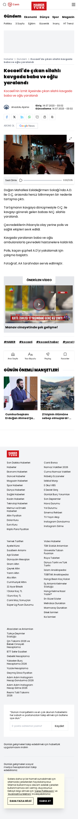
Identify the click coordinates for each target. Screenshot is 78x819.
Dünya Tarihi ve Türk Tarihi (55, 564)
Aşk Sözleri (13, 554)
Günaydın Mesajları (18, 559)
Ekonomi (30, 17)
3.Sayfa (20, 23)
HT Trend (68, 23)
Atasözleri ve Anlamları (20, 629)
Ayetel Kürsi (13, 545)
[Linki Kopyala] (52, 117)
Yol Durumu (50, 508)
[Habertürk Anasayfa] (39, 5)
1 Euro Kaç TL (14, 595)
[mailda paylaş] (37, 117)
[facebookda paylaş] (7, 117)
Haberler (8, 59)
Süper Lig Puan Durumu (20, 604)
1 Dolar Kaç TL (14, 591)
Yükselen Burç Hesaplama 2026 (17, 662)
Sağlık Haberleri (16, 494)
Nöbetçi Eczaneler (54, 476)
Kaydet (59, 726)
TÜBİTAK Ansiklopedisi (56, 574)
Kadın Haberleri (15, 499)
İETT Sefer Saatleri (17, 651)
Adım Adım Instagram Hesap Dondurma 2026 (20, 679)
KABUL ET (45, 801)
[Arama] (4, 4)
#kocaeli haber (47, 342)
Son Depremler (52, 499)
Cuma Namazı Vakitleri (57, 471)
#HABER (9, 342)
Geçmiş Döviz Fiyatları (19, 672)
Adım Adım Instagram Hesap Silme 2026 (20, 686)
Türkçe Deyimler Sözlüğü (16, 635)
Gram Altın (13, 564)
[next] (72, 399)
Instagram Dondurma (57, 521)
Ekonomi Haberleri (17, 471)
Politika (8, 23)
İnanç (56, 23)
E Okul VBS (50, 485)
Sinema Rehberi (53, 512)
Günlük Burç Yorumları (57, 494)
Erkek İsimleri (51, 612)
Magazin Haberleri (17, 480)
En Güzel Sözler (52, 598)
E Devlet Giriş (51, 489)
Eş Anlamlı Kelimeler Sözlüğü (55, 585)
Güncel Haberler (16, 476)
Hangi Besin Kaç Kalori (57, 579)
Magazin (68, 17)
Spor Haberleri (15, 485)
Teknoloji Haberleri (17, 503)
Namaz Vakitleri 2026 (56, 467)
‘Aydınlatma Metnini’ (19, 794)
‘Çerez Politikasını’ (44, 791)
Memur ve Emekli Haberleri (16, 509)
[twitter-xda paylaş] (14, 117)
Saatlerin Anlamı (16, 550)
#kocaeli (25, 342)
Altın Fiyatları (14, 515)
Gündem (12, 16)
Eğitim (31, 23)
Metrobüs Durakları (54, 603)
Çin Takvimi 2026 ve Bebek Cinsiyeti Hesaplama (18, 644)
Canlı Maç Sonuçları (18, 600)
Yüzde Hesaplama (17, 668)
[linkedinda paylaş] (22, 117)
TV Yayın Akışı (51, 517)
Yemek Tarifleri (15, 541)
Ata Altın (11, 577)
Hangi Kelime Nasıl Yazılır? (54, 593)
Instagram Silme (53, 526)
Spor (55, 17)
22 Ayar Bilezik (15, 586)
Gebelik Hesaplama (18, 656)
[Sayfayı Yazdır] (45, 117)
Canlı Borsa (51, 462)
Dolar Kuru (13, 520)
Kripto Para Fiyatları (18, 529)
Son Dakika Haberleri (18, 462)
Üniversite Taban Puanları (53, 552)
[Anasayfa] (13, 453)
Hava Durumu (52, 503)
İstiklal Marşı (51, 480)
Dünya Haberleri (16, 489)
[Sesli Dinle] (21, 180)
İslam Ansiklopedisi (55, 570)
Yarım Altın (13, 573)
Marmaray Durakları (55, 607)
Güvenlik (44, 23)
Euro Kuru (12, 524)
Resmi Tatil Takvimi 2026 (18, 694)
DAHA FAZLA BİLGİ (20, 801)
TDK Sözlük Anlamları (56, 545)
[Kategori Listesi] (73, 4)
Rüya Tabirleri (52, 557)
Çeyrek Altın (13, 568)
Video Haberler (52, 541)
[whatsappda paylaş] (30, 117)
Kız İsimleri (50, 616)
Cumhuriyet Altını (17, 582)
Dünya (44, 17)
